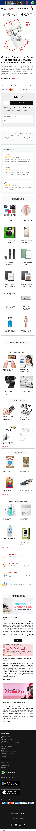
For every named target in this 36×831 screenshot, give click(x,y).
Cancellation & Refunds (7, 753)
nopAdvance (21, 814)
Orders (3, 764)
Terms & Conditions (6, 739)
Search (3, 748)
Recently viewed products (8, 752)
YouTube (16, 825)
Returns (3, 755)
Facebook (11, 825)
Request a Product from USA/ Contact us (12, 743)
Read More (6, 679)
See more (5, 394)
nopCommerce (21, 813)
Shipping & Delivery (6, 736)
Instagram (20, 825)
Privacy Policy (5, 738)
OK (18, 640)
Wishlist (3, 767)
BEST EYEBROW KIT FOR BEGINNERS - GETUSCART (17, 659)
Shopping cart (5, 765)
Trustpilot (2, 830)
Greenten (15, 78)
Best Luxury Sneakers (10, 617)
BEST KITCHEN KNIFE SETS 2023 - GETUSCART (15, 702)
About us (3, 741)
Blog (2, 750)
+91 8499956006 (10, 772)
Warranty (3, 756)
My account (4, 762)
